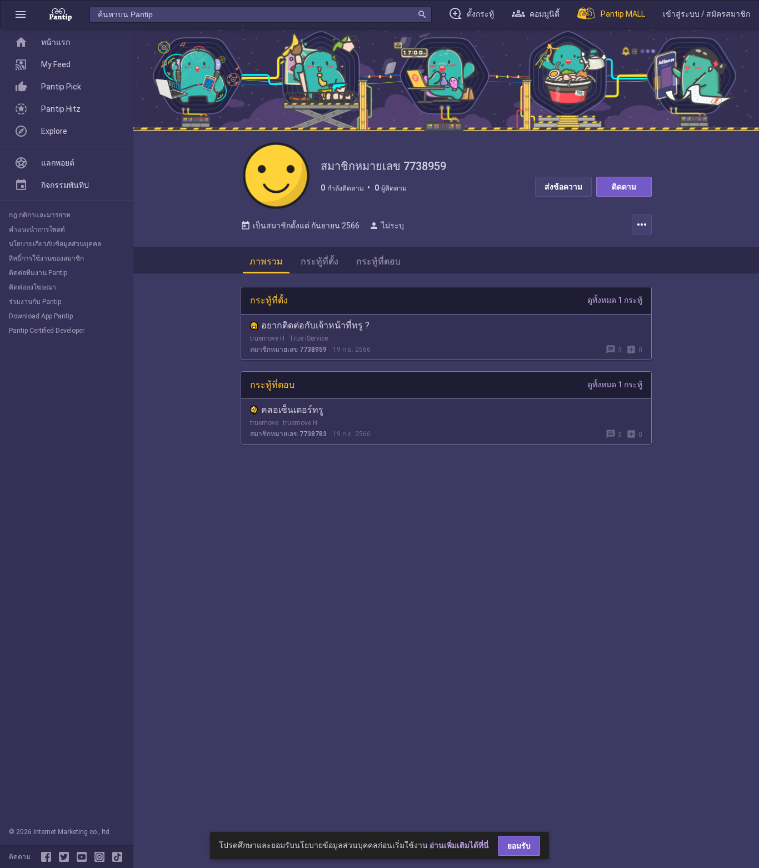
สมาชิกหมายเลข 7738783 (288, 434)
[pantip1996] (84, 857)
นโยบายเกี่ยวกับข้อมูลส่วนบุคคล (55, 244)
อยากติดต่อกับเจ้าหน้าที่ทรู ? (315, 325)
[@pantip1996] (117, 857)
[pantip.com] (61, 14)
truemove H (267, 338)
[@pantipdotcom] (102, 857)
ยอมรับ (519, 845)
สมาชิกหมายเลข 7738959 (288, 349)
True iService (308, 338)
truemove (264, 423)
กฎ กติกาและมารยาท (40, 215)
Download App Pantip (41, 316)
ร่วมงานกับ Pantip (35, 302)
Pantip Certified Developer (46, 331)
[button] (21, 14)
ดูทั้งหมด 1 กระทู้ (614, 300)
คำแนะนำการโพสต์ (37, 229)
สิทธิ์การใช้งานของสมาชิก (46, 258)
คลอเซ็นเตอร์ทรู (292, 410)
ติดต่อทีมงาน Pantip (38, 273)
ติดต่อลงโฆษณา (32, 287)
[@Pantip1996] (66, 857)
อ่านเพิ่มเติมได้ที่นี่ (459, 845)
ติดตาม (624, 186)
